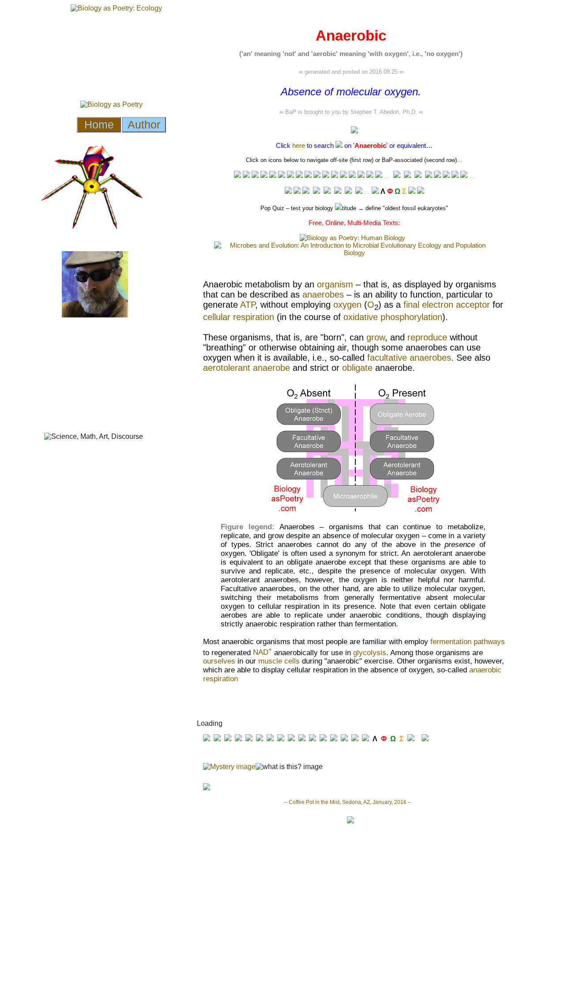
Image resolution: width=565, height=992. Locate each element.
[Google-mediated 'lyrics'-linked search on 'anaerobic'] (361, 175)
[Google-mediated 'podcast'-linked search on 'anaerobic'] (316, 175)
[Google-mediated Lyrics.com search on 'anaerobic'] (352, 175)
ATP (247, 304)
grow (375, 337)
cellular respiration (238, 317)
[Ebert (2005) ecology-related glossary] (463, 175)
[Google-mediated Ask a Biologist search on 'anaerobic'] (396, 176)
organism (335, 284)
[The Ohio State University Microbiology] (348, 191)
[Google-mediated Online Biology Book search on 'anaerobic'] (407, 176)
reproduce (427, 337)
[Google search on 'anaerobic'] (325, 175)
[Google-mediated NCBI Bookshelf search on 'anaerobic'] (446, 175)
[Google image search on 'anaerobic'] (334, 175)
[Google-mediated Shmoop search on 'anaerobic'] (418, 176)
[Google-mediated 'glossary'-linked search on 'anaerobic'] (272, 175)
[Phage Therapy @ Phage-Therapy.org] (327, 191)
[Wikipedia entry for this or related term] (246, 175)
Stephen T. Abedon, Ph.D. (383, 112)
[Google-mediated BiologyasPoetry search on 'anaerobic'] (375, 191)
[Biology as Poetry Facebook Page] (288, 191)
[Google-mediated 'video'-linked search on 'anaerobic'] (308, 175)
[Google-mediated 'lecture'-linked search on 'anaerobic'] (237, 175)
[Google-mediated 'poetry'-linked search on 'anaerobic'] (369, 175)
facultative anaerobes (409, 357)
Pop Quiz (272, 208)
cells (292, 661)
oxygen (347, 304)
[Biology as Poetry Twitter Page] (297, 191)
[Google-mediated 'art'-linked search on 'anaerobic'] (343, 175)
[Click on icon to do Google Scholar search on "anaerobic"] (455, 175)
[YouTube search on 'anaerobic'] (299, 175)
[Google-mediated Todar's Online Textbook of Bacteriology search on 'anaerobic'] (428, 176)
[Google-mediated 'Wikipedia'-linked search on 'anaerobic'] (255, 175)
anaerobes (323, 294)
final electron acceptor (446, 304)
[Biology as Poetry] (339, 145)
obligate (357, 368)
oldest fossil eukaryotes (415, 208)
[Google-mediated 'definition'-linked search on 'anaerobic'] (290, 175)
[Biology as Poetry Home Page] (411, 191)
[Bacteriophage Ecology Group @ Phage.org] (316, 191)
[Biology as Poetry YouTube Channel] (305, 191)
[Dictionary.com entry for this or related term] (281, 175)
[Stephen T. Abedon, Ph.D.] (337, 191)
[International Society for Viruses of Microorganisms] (358, 191)
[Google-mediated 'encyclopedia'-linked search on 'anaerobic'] (263, 175)
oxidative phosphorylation (392, 317)
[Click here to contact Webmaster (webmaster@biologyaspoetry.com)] (420, 191)
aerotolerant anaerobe (246, 368)
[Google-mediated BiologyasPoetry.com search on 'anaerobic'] (378, 175)
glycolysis (369, 652)
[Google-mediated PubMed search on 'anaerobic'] (437, 175)
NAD (262, 652)
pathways (489, 641)
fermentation (450, 641)
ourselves (219, 661)
